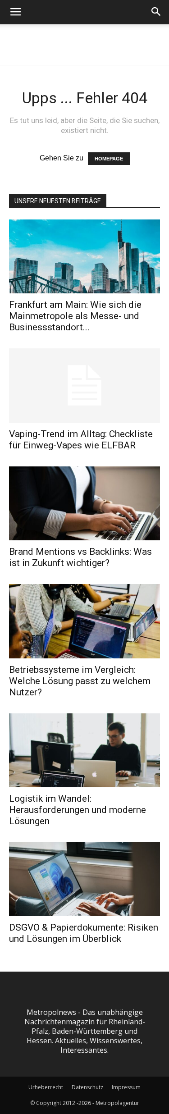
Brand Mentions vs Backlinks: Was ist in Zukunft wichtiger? (80, 557)
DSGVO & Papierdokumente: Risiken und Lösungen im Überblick (83, 933)
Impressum (126, 1087)
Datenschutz (87, 1087)
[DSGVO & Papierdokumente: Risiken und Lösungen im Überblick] (84, 879)
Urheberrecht (45, 1087)
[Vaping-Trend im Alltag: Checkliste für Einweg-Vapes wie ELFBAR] (84, 385)
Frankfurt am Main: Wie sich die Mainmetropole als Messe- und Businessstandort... (75, 316)
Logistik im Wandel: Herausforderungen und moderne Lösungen (77, 809)
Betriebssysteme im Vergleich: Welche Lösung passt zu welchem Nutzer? (80, 681)
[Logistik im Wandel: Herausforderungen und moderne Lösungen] (84, 750)
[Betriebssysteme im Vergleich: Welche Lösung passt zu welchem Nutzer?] (84, 621)
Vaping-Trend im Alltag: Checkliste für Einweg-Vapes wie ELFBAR (81, 440)
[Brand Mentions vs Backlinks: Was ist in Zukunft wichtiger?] (84, 503)
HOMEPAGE (109, 158)
